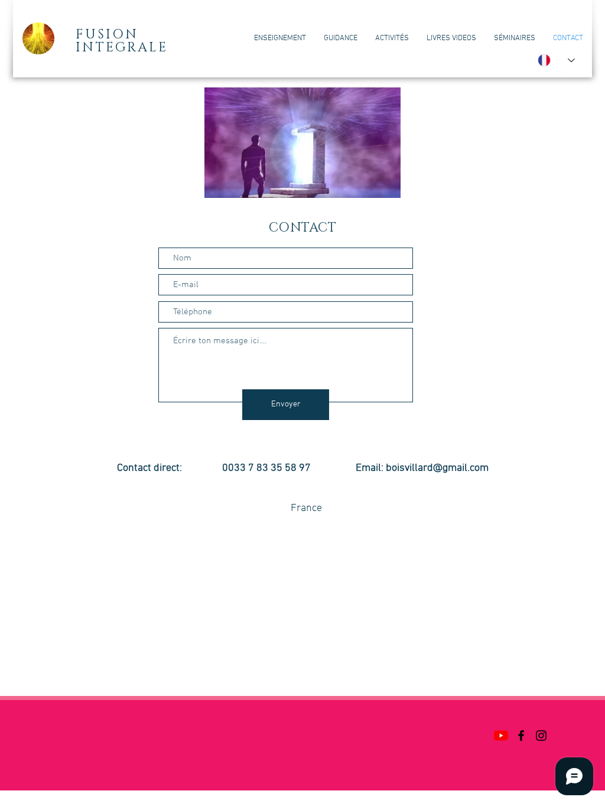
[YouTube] (501, 735)
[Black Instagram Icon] (541, 735)
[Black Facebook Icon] (521, 735)
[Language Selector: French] (556, 60)
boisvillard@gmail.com (437, 468)
